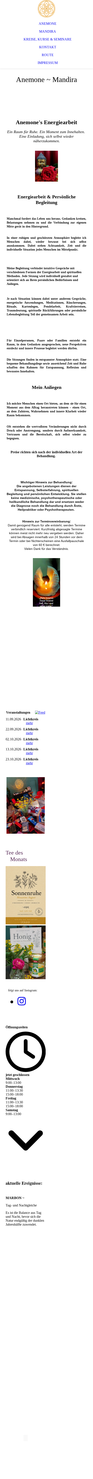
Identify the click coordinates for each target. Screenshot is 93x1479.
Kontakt (47, 47)
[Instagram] (22, 1001)
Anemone (47, 23)
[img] (46, 8)
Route (48, 55)
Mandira (47, 31)
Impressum (48, 63)
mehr (29, 723)
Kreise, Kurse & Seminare (48, 39)
